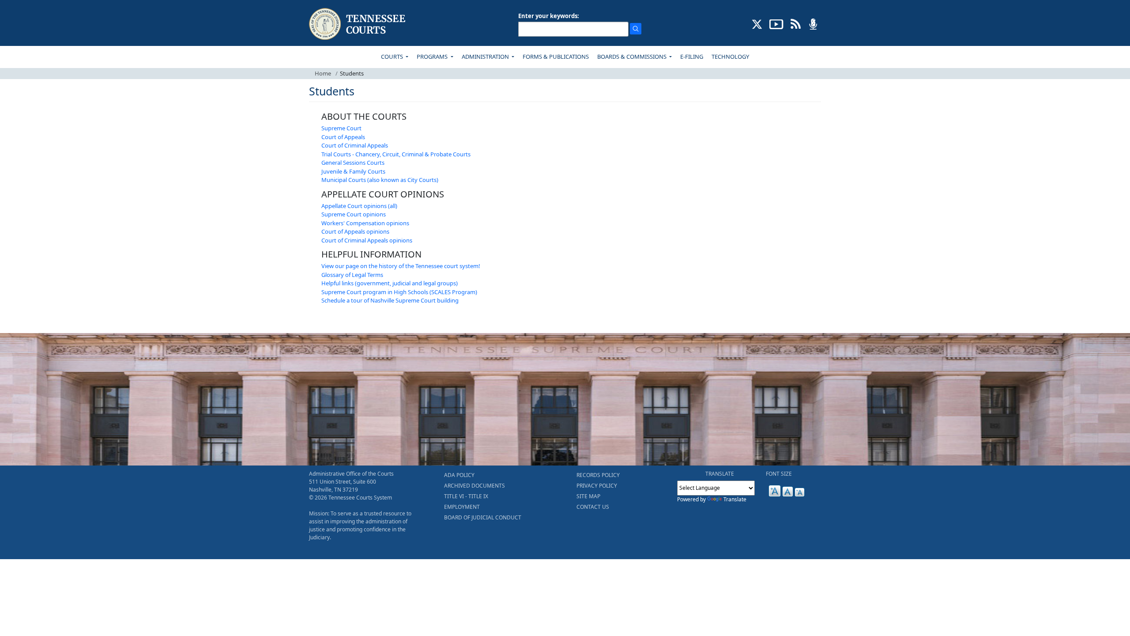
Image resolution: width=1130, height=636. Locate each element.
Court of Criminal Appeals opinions (366, 240)
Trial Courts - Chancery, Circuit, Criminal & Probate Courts (396, 154)
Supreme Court (341, 128)
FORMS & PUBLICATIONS (556, 57)
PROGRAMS (433, 57)
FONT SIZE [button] (779, 473)
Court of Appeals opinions (355, 231)
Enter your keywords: (548, 16)
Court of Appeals (343, 137)
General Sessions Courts (352, 163)
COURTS (392, 57)
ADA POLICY (459, 475)
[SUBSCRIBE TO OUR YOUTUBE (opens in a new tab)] (776, 23)
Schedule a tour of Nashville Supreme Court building (390, 300)
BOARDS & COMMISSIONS (632, 57)
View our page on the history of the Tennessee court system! (400, 266)
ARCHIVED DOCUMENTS (474, 485)
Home (323, 73)
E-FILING (691, 57)
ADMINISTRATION (486, 57)
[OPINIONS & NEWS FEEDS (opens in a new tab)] (795, 23)
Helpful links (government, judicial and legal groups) (389, 283)
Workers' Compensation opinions (365, 223)
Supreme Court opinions (353, 214)
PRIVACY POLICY (596, 485)
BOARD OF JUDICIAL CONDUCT (482, 517)
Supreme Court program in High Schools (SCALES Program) (399, 292)
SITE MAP (588, 496)
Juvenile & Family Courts (353, 171)
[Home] (358, 24)
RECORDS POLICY (598, 475)
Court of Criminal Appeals (354, 145)
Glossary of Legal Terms (352, 275)
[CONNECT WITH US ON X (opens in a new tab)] (757, 23)
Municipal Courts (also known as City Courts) (379, 180)
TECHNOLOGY (730, 57)
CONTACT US (592, 507)
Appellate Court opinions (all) (359, 206)
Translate (734, 499)
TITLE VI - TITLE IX (466, 496)
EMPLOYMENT (462, 507)
